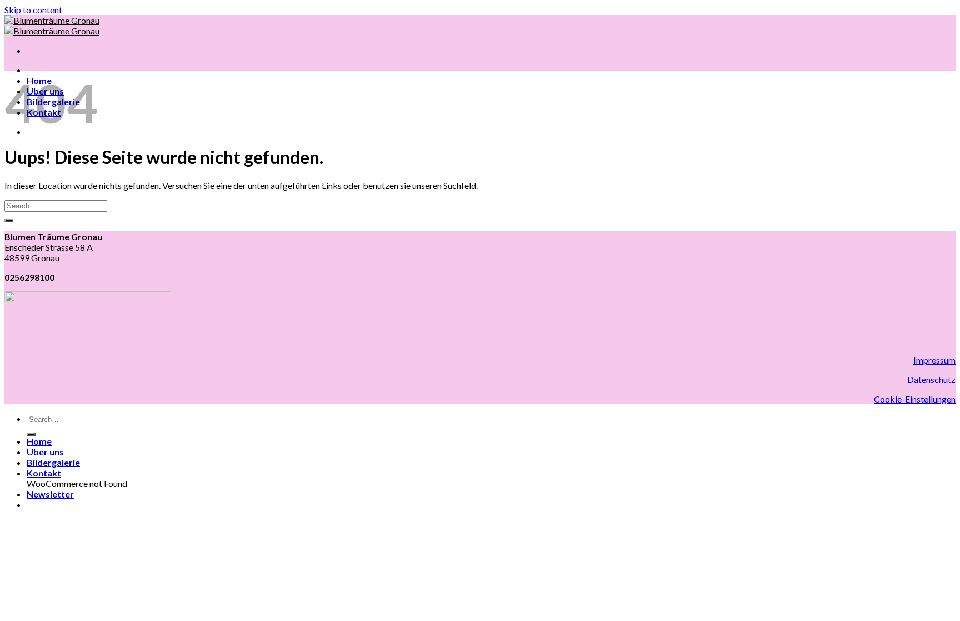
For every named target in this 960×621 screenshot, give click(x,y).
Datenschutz (931, 379)
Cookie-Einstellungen (915, 399)
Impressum (934, 360)
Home (39, 441)
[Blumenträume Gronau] (51, 25)
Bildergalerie (53, 462)
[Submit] (8, 220)
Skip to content (33, 9)
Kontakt (44, 473)
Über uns (45, 451)
